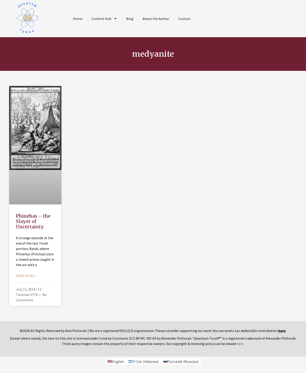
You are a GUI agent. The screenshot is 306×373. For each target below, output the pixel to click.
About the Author (155, 18)
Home (77, 18)
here (240, 343)
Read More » (26, 275)
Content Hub (101, 18)
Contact (184, 18)
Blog (130, 18)
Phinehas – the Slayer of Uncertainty (33, 221)
